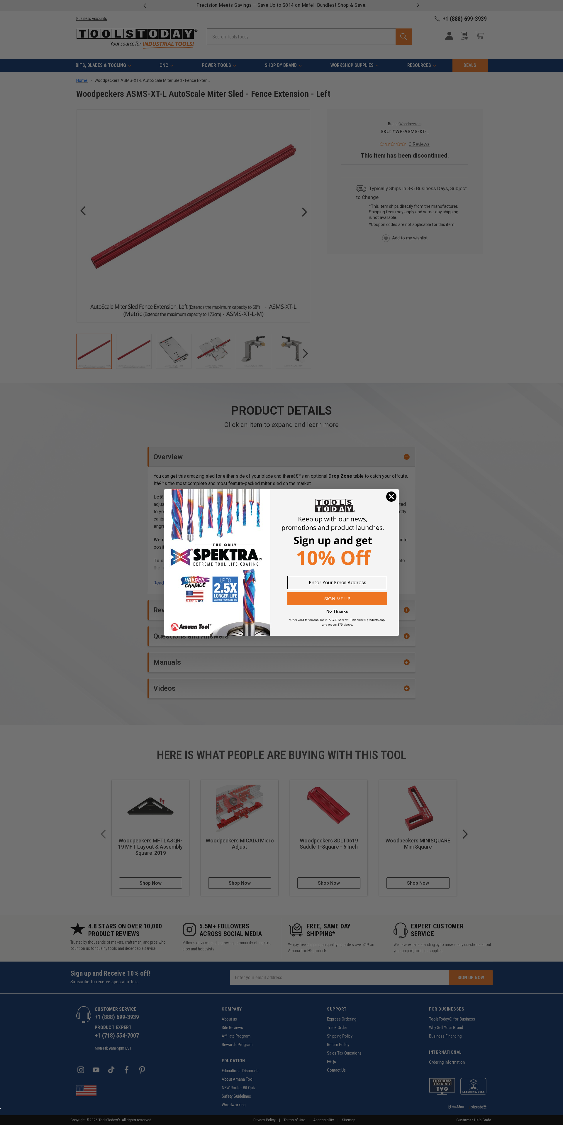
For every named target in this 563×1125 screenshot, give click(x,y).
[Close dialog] (391, 496)
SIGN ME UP (337, 598)
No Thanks (337, 611)
